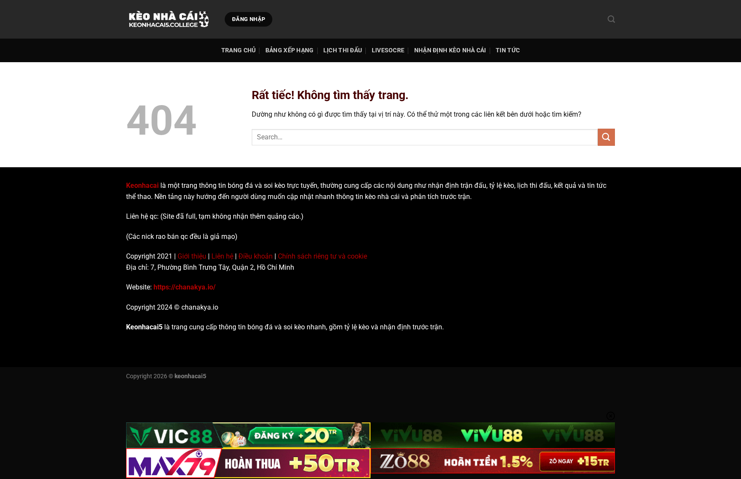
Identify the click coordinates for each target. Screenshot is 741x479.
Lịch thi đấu (342, 50)
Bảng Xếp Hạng (289, 50)
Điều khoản (255, 256)
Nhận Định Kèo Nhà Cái (450, 50)
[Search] (611, 19)
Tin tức (508, 50)
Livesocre (388, 50)
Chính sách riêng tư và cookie (322, 256)
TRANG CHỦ (238, 50)
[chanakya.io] (169, 19)
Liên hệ (222, 256)
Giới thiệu (192, 256)
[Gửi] (606, 137)
